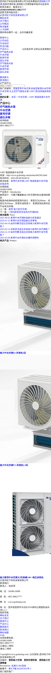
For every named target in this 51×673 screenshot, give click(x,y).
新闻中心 (4, 37)
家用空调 (4, 57)
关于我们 (4, 21)
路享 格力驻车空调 (18, 209)
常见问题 (4, 46)
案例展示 (4, 77)
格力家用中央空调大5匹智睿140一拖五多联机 (22, 577)
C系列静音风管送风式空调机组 (23, 212)
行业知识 (4, 43)
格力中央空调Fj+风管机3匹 (13, 353)
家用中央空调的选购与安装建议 (20, 218)
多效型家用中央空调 (41, 88)
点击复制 (34, 654)
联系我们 (4, 80)
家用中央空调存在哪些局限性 (19, 238)
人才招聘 (4, 29)
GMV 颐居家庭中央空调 (36, 181)
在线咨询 (4, 184)
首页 (13, 97)
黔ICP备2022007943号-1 (20, 668)
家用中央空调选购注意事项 (18, 220)
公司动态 (4, 40)
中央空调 (4, 55)
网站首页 (4, 18)
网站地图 (4, 632)
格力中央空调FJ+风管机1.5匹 (14, 465)
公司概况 (4, 24)
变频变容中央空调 (21, 88)
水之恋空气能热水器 (19, 91)
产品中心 (4, 49)
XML (2, 635)
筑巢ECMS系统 (18, 666)
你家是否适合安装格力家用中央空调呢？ (25, 229)
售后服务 (4, 26)
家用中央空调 (17, 181)
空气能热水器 (6, 52)
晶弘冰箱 (4, 60)
